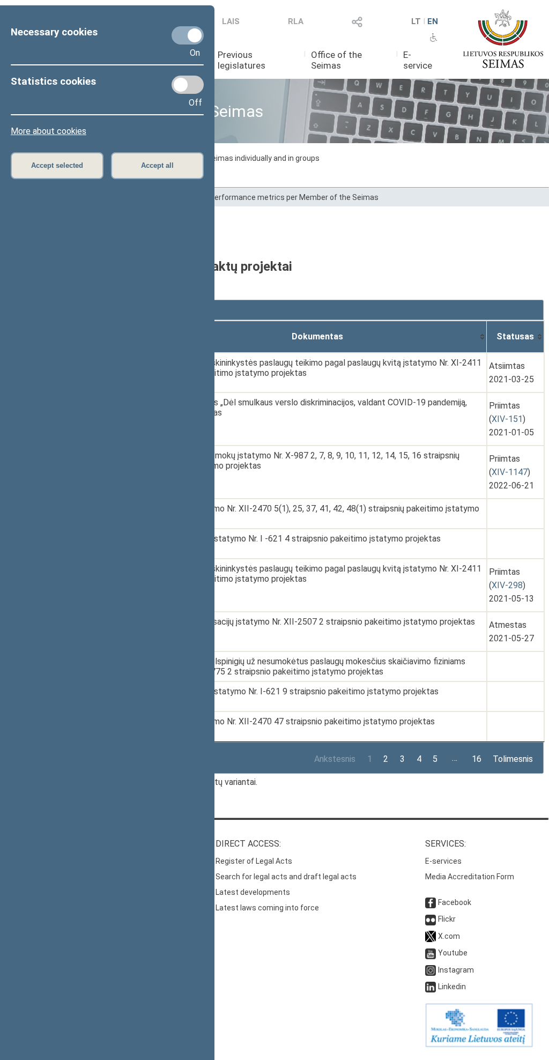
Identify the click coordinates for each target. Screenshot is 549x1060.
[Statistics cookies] (188, 85)
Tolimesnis (513, 759)
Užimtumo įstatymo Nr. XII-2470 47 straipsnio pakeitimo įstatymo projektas (293, 721)
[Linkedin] (430, 986)
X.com (449, 936)
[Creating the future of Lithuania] (479, 1044)
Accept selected (57, 165)
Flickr (447, 919)
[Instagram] (430, 970)
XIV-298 (507, 585)
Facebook (454, 902)
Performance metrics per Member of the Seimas (294, 197)
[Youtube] (430, 952)
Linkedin (452, 986)
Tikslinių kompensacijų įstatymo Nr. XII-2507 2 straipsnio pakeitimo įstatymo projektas (313, 622)
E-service (417, 60)
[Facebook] (430, 902)
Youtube (453, 952)
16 (476, 759)
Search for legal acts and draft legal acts (286, 876)
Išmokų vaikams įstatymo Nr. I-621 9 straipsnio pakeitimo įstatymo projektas (295, 691)
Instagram (456, 970)
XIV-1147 (510, 472)
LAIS (231, 21)
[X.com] (430, 936)
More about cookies (48, 131)
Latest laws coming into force (267, 907)
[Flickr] (430, 919)
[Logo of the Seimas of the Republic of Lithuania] (503, 38)
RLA (295, 21)
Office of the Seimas (336, 60)
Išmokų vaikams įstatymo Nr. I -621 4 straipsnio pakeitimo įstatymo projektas (296, 538)
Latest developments (253, 892)
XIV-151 (507, 419)
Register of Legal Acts (254, 861)
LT (416, 21)
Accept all (157, 165)
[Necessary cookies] (188, 35)
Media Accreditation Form (469, 876)
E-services (443, 861)
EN (432, 21)
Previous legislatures (241, 60)
